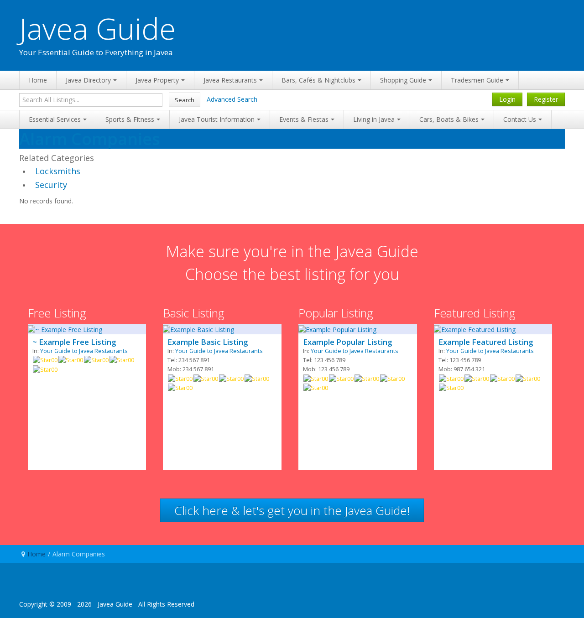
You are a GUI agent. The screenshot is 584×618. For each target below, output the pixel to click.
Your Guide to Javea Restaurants (84, 351)
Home (38, 80)
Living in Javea (374, 119)
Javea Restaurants (230, 80)
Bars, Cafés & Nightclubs (318, 80)
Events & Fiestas (303, 119)
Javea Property (157, 80)
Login (507, 99)
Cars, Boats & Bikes (449, 119)
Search (184, 100)
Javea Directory (88, 80)
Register (546, 99)
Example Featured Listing (485, 342)
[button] (292, 510)
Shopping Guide (403, 80)
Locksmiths (57, 171)
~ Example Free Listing (74, 342)
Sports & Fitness (129, 119)
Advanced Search (232, 99)
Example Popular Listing (347, 342)
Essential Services (55, 119)
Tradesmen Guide (477, 80)
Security (51, 184)
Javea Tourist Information (217, 119)
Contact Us (519, 119)
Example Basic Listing (207, 342)
